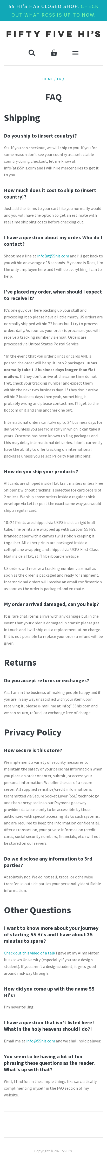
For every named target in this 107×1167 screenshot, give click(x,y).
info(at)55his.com (53, 255)
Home (48, 79)
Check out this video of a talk (29, 953)
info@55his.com (40, 1040)
